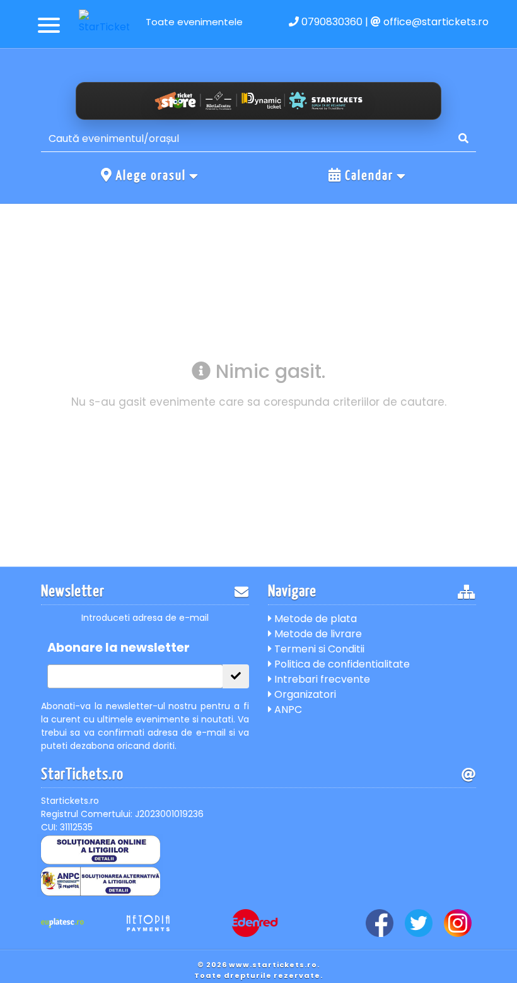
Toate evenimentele (194, 21)
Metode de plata (314, 618)
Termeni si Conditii (318, 649)
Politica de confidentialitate (341, 664)
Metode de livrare (317, 634)
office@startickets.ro (435, 22)
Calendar (369, 176)
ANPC (287, 709)
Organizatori (304, 694)
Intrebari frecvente (321, 679)
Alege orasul (151, 176)
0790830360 (331, 22)
